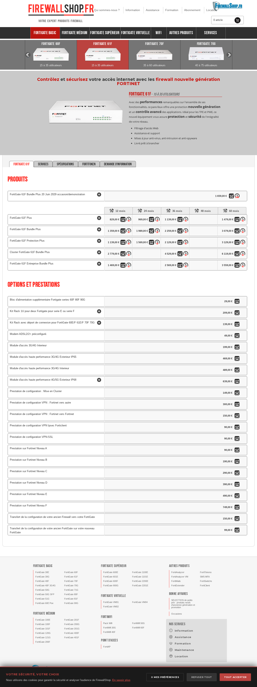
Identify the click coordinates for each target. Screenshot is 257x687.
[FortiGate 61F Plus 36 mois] (181, 220)
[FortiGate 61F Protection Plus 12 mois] (124, 243)
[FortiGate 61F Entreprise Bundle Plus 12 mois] (124, 266)
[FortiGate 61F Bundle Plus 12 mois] (124, 232)
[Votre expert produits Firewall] (61, 9)
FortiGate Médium (74, 32)
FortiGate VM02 (111, 606)
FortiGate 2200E (140, 581)
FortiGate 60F (71, 572)
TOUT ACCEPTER (235, 677)
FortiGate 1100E (140, 572)
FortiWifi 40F (109, 632)
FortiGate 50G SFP (44, 594)
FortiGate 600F (110, 581)
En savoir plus (121, 680)
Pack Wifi (107, 623)
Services (210, 32)
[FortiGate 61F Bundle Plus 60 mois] (238, 232)
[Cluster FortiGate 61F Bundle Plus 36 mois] (181, 254)
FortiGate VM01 (111, 602)
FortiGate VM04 (140, 602)
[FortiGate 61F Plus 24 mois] (152, 220)
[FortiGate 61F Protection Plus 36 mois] (181, 243)
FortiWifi (106, 617)
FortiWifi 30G (109, 627)
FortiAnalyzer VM (179, 576)
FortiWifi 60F (138, 627)
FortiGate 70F (71, 581)
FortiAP (106, 646)
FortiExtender (178, 585)
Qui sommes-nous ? (107, 10)
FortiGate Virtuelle (135, 32)
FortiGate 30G (42, 576)
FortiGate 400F (71, 633)
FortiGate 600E (110, 572)
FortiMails (176, 581)
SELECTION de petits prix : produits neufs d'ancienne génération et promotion (183, 604)
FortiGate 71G (71, 590)
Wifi (158, 32)
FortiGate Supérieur (104, 32)
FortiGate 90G (71, 603)
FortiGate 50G (42, 590)
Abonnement (192, 10)
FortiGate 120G (43, 633)
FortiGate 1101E (140, 576)
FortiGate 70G (71, 585)
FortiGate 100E (42, 620)
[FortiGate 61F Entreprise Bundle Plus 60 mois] (238, 266)
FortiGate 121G (43, 637)
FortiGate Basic (45, 32)
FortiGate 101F (42, 628)
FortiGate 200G (72, 624)
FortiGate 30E (42, 572)
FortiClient (205, 585)
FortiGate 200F (42, 642)
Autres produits (181, 32)
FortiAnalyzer (177, 572)
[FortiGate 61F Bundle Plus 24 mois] (152, 232)
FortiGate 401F (71, 637)
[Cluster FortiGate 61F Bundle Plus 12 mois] (124, 254)
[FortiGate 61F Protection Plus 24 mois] (152, 243)
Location (211, 10)
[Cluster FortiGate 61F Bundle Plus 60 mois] (238, 254)
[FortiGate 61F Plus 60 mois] (238, 220)
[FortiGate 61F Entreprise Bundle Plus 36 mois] (181, 266)
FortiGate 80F (71, 594)
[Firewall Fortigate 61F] (85, 123)
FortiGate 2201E (140, 585)
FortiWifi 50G (138, 623)
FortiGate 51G (42, 599)
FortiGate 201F (71, 620)
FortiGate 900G (110, 585)
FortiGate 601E (110, 576)
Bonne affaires (178, 594)
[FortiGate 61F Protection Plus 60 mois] (238, 243)
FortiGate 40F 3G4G (45, 585)
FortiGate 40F (42, 581)
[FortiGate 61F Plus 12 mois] (124, 220)
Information (132, 10)
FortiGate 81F (71, 599)
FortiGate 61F (71, 576)
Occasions (176, 614)
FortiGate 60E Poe (44, 603)
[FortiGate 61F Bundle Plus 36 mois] (181, 232)
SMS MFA (205, 576)
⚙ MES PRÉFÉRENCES (165, 677)
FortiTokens (206, 572)
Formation (171, 10)
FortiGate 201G (72, 628)
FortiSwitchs (206, 581)
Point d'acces (109, 640)
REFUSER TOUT (201, 677)
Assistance (152, 10)
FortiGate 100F (42, 624)
